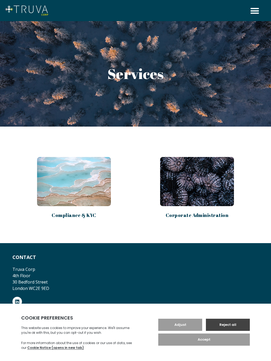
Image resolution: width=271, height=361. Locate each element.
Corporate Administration (197, 215)
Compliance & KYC (74, 215)
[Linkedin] (17, 301)
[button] (255, 11)
